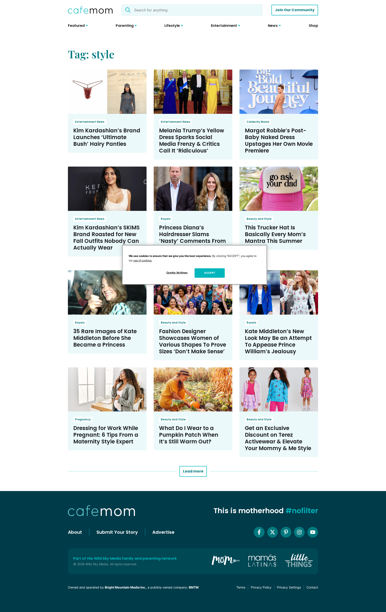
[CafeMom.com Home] (90, 10)
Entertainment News (89, 122)
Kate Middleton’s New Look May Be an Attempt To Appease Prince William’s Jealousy (278, 341)
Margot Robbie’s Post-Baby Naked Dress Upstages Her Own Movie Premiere (279, 140)
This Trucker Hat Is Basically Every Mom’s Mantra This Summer (275, 234)
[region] (194, 265)
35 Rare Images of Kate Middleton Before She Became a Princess (105, 338)
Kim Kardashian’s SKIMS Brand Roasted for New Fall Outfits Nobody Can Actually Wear (106, 237)
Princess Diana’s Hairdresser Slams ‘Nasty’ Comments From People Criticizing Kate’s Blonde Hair (192, 241)
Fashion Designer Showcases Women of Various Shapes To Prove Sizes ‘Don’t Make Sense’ (192, 341)
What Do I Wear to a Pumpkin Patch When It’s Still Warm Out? (188, 434)
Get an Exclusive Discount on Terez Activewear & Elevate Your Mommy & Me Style (278, 438)
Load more (193, 471)
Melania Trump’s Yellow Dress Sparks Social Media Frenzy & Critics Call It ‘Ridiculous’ (191, 140)
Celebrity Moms (258, 122)
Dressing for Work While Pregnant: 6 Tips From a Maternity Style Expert (105, 434)
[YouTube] (312, 532)
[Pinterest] (286, 532)
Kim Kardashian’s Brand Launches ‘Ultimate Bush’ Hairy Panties (106, 137)
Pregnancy (83, 419)
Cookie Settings (177, 272)
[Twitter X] (272, 532)
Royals (165, 219)
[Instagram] (299, 532)
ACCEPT (209, 272)
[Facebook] (259, 532)
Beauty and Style (259, 219)
